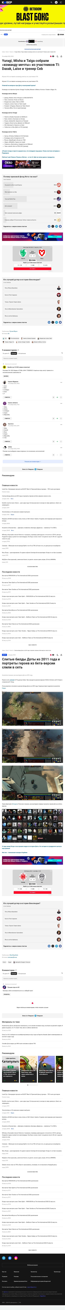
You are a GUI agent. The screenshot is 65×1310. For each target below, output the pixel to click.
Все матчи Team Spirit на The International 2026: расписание (20, 582)
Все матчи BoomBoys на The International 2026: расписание (20, 610)
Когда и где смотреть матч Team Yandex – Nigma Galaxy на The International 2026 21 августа (29, 631)
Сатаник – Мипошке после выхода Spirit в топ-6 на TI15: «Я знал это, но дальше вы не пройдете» (31, 545)
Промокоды (57, 1271)
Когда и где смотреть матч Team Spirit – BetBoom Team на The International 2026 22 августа (29, 617)
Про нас (4, 1271)
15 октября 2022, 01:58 (14, 448)
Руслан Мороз (13, 331)
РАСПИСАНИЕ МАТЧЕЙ (6, 30)
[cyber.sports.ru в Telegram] (4, 1258)
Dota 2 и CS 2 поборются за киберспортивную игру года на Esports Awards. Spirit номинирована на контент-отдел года (32, 1035)
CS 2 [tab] (1, 34)
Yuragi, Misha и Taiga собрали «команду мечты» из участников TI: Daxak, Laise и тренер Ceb (35, 51)
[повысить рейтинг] (53, 397)
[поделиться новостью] (61, 56)
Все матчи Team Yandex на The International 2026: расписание (20, 589)
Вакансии (16, 1271)
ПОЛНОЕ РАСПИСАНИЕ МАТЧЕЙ (32, 49)
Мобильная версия (32, 1265)
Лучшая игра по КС (13, 987)
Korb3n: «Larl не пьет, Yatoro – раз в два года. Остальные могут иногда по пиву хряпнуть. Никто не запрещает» (31, 504)
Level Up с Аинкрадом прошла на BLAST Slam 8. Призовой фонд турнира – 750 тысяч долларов (31, 489)
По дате (5, 353)
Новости (11, 51)
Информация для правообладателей (41, 1281)
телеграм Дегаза (12, 957)
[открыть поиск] (51, 2)
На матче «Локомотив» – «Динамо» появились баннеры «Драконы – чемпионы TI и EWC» (29, 528)
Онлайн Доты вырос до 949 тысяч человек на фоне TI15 (19, 1043)
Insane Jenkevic (13, 403)
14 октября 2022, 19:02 (13, 383)
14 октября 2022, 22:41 (13, 425)
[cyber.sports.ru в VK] (10, 1258)
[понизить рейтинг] (61, 397)
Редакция (4, 1276)
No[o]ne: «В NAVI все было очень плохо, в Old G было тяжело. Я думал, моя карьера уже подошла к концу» (32, 520)
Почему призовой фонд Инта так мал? (20, 177)
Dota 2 (7, 51)
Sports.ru (6, 1292)
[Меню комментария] (61, 382)
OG (8, 81)
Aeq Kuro (11, 424)
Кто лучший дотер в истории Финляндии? (21, 280)
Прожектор (34, 1271)
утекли (12, 680)
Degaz (4, 688)
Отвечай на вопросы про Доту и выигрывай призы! (19, 85)
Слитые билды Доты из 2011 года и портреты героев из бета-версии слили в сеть (26, 496)
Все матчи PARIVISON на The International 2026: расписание (20, 575)
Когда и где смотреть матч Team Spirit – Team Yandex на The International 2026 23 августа (29, 603)
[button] (61, 382)
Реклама (16, 1276)
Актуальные (22, 353)
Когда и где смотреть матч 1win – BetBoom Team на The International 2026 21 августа (27, 638)
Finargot (14, 804)
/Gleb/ (10, 447)
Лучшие (13, 353)
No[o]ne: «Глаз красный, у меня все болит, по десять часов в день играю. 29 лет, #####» (29, 559)
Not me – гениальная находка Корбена (14, 852)
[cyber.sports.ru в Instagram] (16, 1258)
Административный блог (20, 1281)
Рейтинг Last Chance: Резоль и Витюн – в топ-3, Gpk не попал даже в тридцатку (28, 157)
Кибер (3, 51)
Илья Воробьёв (14, 955)
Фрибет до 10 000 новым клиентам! (18, 367)
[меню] (61, 2)
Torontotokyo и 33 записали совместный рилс (16, 512)
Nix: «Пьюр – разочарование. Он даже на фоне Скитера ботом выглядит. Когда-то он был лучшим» (32, 552)
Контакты (4, 1281)
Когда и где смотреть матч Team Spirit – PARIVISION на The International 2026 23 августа (28, 596)
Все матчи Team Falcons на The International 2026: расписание (20, 624)
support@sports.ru (31, 1287)
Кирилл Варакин (13, 381)
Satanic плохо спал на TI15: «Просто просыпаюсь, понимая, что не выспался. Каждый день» (29, 1164)
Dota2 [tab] (5, 34)
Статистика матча (31, 44)
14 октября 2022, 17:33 (13, 404)
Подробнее (43, 1296)
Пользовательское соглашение (39, 1276)
